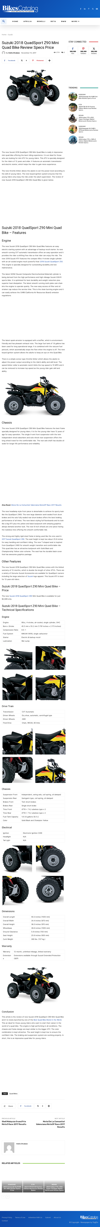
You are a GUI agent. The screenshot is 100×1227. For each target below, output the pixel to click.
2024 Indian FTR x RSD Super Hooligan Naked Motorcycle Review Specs (54, 1188)
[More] (49, 60)
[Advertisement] (33, 129)
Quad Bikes (13, 1094)
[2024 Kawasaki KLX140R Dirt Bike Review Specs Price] (12, 1180)
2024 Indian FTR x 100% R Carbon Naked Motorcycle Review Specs (88, 141)
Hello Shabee (14, 53)
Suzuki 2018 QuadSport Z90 (21, 596)
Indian (54, 1184)
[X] (92, 9)
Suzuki (10, 35)
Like (72, 48)
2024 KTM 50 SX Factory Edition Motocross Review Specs (33, 1188)
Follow (83, 48)
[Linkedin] (84, 9)
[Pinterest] (88, 9)
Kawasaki (12, 1184)
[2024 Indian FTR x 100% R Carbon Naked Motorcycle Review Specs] (72, 140)
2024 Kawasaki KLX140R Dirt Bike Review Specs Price (12, 1188)
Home (4, 35)
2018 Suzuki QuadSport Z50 (51, 261)
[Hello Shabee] (4, 52)
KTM (33, 1184)
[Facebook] (80, 9)
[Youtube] (96, 9)
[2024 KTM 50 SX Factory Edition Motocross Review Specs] (33, 1180)
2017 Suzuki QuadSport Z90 (13, 539)
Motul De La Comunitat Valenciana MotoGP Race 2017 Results (36, 505)
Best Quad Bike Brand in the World (47, 1020)
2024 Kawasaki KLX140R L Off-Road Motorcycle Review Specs (88, 130)
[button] (4, 21)
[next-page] (7, 1196)
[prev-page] (3, 1196)
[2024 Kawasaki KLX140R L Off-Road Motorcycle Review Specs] (72, 129)
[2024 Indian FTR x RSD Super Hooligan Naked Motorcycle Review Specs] (54, 1180)
